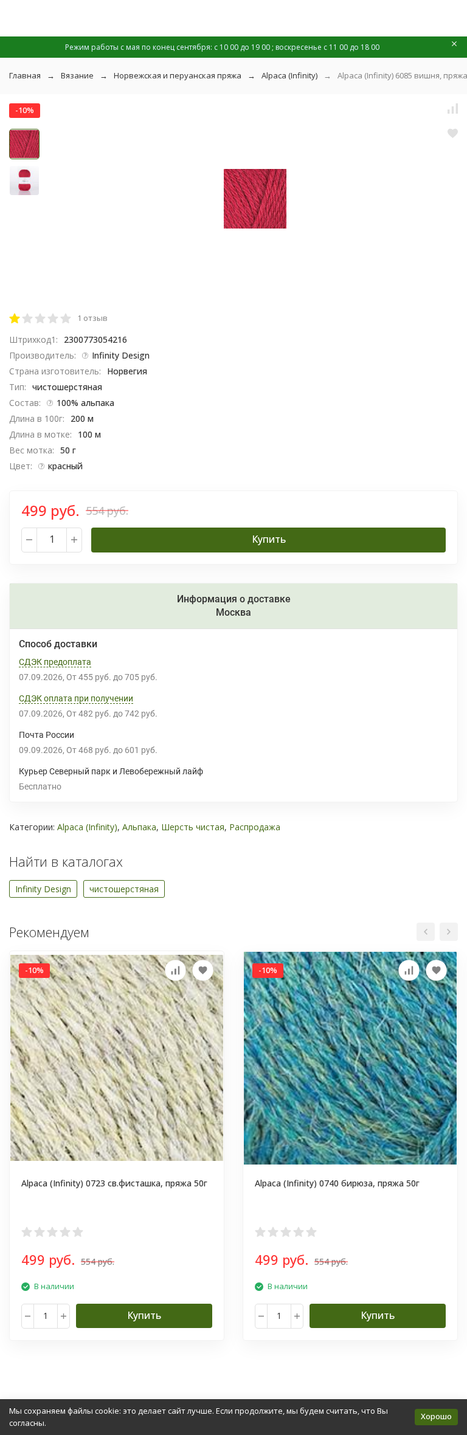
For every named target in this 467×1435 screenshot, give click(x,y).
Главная (25, 75)
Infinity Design (43, 889)
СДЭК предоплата (55, 662)
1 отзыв (92, 317)
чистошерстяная (124, 889)
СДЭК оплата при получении (76, 698)
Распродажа (254, 827)
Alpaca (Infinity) (289, 75)
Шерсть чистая (192, 827)
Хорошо (436, 1416)
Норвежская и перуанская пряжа (177, 75)
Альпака (139, 827)
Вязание (77, 75)
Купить (269, 539)
